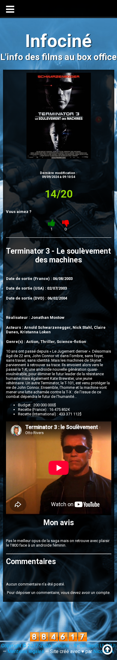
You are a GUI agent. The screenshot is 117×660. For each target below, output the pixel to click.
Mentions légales (26, 651)
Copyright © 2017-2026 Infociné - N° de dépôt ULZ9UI (58, 646)
